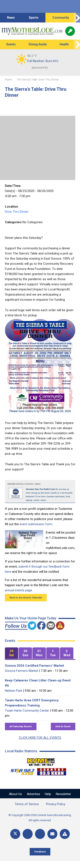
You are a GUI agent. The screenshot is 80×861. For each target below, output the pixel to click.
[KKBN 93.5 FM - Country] (51, 770)
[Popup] (70, 31)
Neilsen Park (13, 691)
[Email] (52, 834)
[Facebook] (28, 834)
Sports (33, 17)
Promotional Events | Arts (24, 484)
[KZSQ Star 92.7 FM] (21, 770)
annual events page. (19, 590)
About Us (15, 794)
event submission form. (36, 524)
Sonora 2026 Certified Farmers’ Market (34, 666)
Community (60, 17)
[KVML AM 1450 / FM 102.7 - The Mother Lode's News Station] (41, 760)
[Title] (65, 834)
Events (11, 44)
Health (64, 44)
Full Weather (35, 61)
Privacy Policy (55, 804)
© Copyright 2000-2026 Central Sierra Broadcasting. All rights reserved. (40, 817)
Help (48, 794)
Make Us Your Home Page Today (30, 618)
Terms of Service (27, 804)
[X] (15, 834)
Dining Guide (38, 44)
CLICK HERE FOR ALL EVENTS (40, 738)
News (11, 17)
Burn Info (52, 61)
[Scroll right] (77, 17)
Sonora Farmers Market (21, 671)
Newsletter (63, 794)
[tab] (11, 653)
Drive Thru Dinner (17, 212)
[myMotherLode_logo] (32, 31)
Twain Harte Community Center (27, 710)
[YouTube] (40, 834)
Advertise (33, 794)
